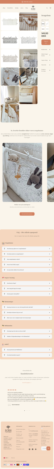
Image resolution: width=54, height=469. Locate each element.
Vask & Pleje (44, 60)
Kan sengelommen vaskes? (13, 259)
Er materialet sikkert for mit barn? (15, 270)
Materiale (43, 65)
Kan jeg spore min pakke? (13, 294)
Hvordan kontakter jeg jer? (13, 355)
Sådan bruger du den (44, 54)
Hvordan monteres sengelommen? (15, 254)
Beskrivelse (44, 49)
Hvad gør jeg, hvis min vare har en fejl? (16, 331)
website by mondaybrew (21, 461)
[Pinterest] (35, 449)
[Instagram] (29, 449)
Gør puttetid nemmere (27, 214)
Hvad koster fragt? (11, 283)
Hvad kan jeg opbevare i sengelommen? (16, 248)
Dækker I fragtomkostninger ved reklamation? (18, 336)
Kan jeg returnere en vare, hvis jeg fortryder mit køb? (20, 307)
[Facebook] (32, 449)
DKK (7, 457)
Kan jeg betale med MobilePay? (14, 349)
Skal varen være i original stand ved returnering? (19, 317)
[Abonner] (48, 448)
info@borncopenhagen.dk (37, 430)
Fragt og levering (43, 70)
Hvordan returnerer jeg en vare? (15, 312)
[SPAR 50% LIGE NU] (27, 2)
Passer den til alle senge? (13, 264)
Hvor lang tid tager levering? (14, 288)
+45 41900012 (35, 433)
